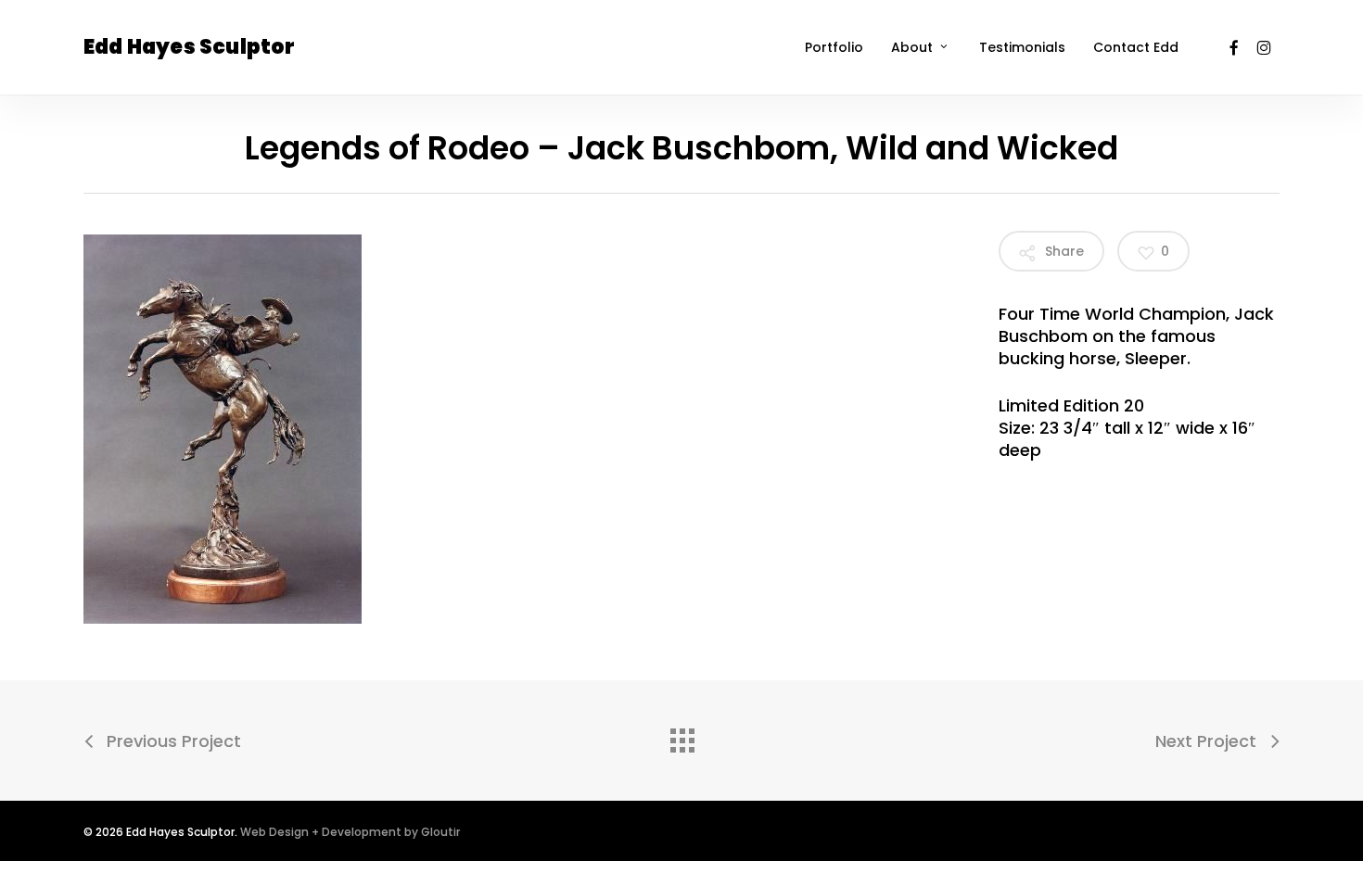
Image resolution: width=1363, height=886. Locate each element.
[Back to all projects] (681, 735)
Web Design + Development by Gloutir (350, 832)
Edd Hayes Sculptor (189, 47)
